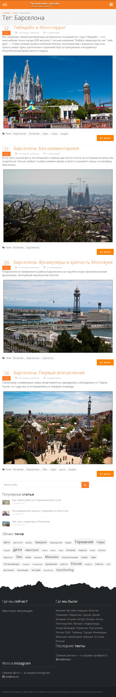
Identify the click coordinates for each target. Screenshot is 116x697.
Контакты (98, 692)
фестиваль (9, 570)
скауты (88, 564)
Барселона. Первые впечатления (49, 372)
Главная (6, 13)
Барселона (19, 133)
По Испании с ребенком (29, 33)
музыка (38, 557)
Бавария (41, 542)
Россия (76, 563)
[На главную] (5, 5)
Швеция (88, 636)
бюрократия (56, 542)
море (28, 557)
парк (45, 133)
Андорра (82, 610)
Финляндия (22, 570)
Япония (60, 641)
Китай (92, 550)
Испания (34, 133)
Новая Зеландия (70, 557)
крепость (48, 358)
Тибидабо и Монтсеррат (40, 27)
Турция (87, 632)
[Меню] (111, 4)
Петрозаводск (11, 563)
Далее (106, 138)
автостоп (17, 542)
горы (54, 133)
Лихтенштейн (64, 623)
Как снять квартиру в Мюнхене (31, 521)
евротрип (32, 550)
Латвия (89, 619)
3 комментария (53, 33)
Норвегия (82, 628)
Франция (61, 636)
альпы (29, 542)
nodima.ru (12, 676)
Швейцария (75, 636)
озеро (84, 557)
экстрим (36, 570)
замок (53, 550)
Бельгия (93, 610)
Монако (78, 623)
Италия (71, 619)
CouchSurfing (65, 570)
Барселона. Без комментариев (46, 148)
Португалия (37, 564)
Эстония (99, 636)
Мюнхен (52, 556)
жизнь (44, 550)
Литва (99, 619)
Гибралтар (75, 615)
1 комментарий (53, 154)
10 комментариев (54, 267)
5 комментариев (54, 378)
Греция (7, 550)
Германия (84, 541)
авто (7, 542)
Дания (96, 615)
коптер (101, 550)
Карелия (83, 550)
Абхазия (60, 610)
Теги (15, 13)
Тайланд (77, 632)
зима (61, 550)
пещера (26, 564)
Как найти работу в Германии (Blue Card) (36, 500)
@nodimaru (63, 659)
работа (64, 564)
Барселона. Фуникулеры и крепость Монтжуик (63, 262)
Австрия (71, 610)
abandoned (48, 570)
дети (62, 469)
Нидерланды (92, 623)
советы (99, 563)
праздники (51, 563)
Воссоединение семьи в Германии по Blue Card (40, 511)
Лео (44, 469)
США (108, 564)
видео (64, 133)
